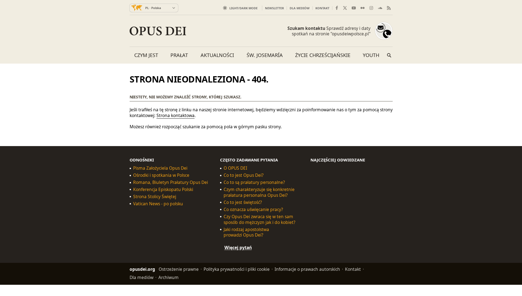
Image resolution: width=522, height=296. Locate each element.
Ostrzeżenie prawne (179, 269)
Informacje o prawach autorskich (307, 269)
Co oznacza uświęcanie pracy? (253, 209)
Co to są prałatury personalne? (254, 182)
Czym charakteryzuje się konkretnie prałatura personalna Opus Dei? (259, 192)
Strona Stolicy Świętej (154, 197)
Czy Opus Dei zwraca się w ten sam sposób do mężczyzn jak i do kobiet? (259, 219)
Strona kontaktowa (175, 115)
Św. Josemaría (265, 55)
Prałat (179, 55)
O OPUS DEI (235, 168)
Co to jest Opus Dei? (244, 175)
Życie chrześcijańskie (322, 55)
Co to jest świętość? (243, 202)
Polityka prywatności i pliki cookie (237, 269)
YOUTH (371, 55)
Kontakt (322, 8)
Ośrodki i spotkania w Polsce (161, 175)
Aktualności (217, 55)
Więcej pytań (238, 247)
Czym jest (146, 55)
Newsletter (274, 8)
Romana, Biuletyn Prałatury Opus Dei (170, 182)
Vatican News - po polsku (158, 204)
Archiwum (168, 277)
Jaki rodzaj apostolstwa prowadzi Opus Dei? (246, 232)
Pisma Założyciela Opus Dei (160, 168)
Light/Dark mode (243, 8)
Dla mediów (300, 8)
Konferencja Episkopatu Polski (163, 189)
